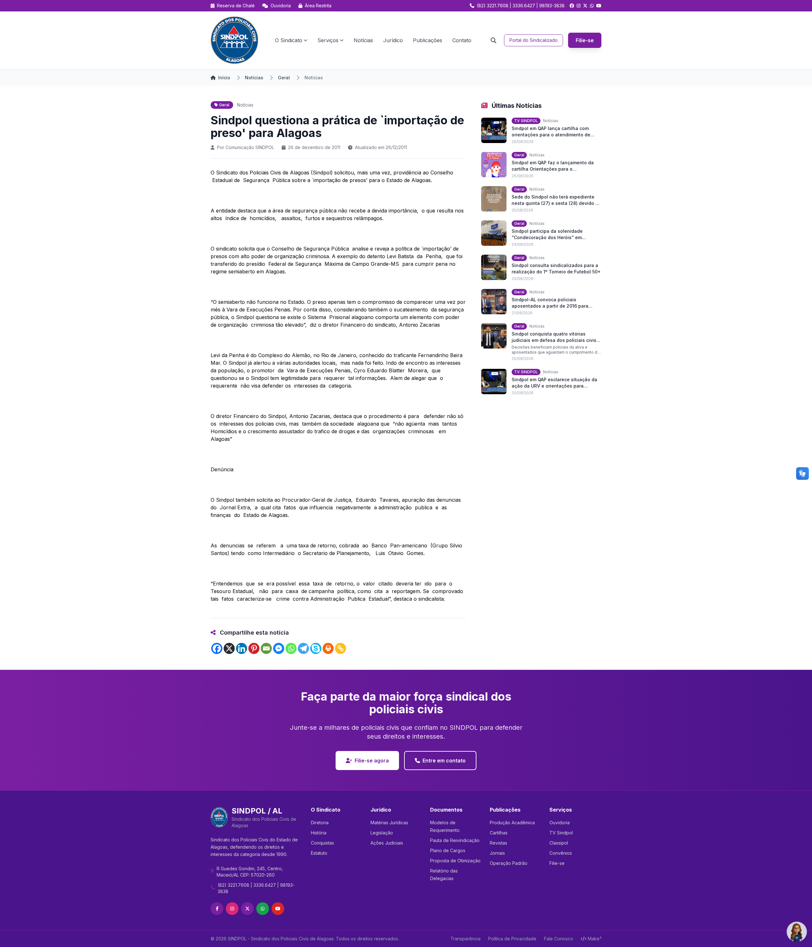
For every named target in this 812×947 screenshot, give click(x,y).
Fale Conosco (558, 938)
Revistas (498, 843)
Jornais (497, 853)
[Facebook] (216, 648)
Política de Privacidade (512, 938)
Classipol (558, 843)
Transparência (465, 938)
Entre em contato (444, 760)
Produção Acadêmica (512, 822)
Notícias (363, 40)
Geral (284, 77)
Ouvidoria (280, 5)
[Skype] (315, 648)
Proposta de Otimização (455, 860)
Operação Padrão (508, 863)
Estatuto (319, 853)
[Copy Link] (340, 648)
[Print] (328, 648)
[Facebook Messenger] (278, 648)
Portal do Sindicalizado (533, 40)
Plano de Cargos (447, 850)
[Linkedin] (241, 648)
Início (224, 77)
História (318, 832)
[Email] (266, 648)
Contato (461, 40)
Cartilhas (499, 832)
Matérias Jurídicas (389, 822)
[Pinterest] (253, 648)
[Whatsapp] (291, 648)
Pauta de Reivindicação (455, 840)
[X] (229, 648)
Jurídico (393, 40)
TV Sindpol (561, 832)
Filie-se (585, 40)
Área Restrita (317, 5)
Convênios (560, 853)
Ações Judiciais (386, 843)
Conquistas (322, 843)
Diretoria (320, 822)
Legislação (381, 832)
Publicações (427, 40)
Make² (594, 938)
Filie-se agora (372, 760)
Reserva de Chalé (235, 5)
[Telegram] (303, 648)
